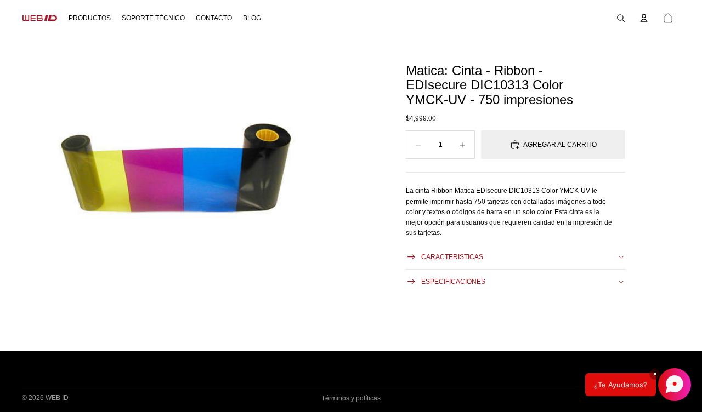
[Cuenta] (644, 18)
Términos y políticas (351, 398)
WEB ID (57, 398)
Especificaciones (453, 281)
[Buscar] (621, 18)
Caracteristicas (452, 257)
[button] (638, 384)
